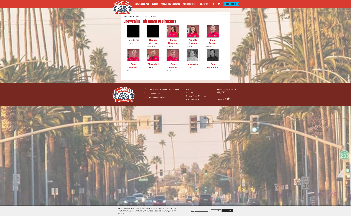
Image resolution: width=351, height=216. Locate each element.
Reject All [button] (216, 211)
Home (125, 16)
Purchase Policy (192, 99)
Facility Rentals (190, 4)
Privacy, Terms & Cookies (196, 96)
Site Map (189, 93)
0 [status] (220, 4)
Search (214, 4)
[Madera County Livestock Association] (123, 95)
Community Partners (170, 4)
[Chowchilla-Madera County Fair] (122, 7)
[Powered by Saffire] (227, 99)
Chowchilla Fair (142, 4)
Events (155, 4)
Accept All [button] (228, 211)
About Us (204, 4)
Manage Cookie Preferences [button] (199, 211)
